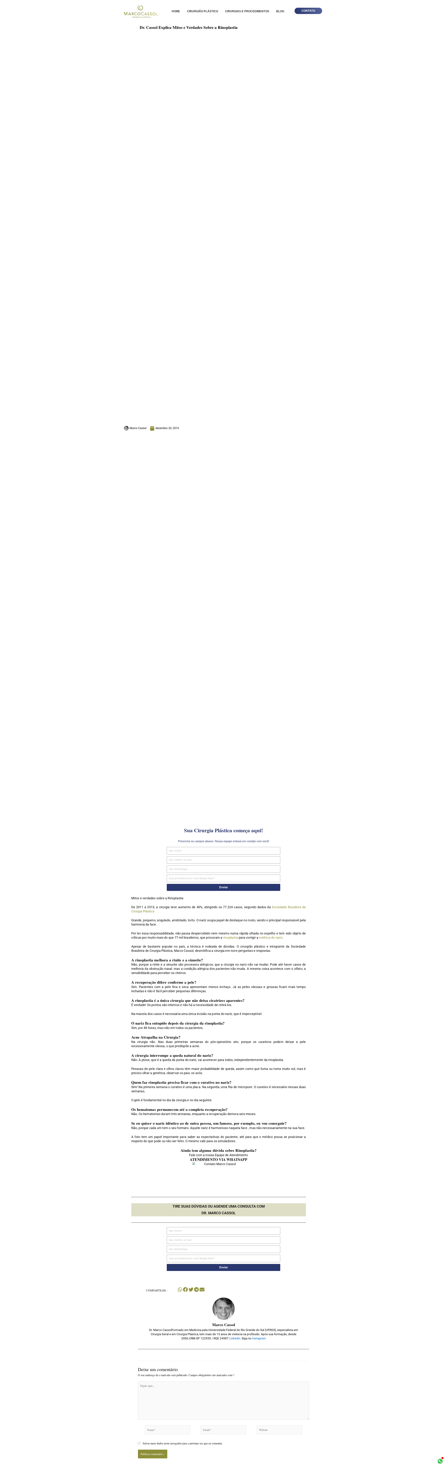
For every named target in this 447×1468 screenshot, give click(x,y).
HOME (176, 11)
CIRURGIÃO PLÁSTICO (202, 11)
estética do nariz (270, 937)
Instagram (259, 1338)
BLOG (280, 11)
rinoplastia (230, 937)
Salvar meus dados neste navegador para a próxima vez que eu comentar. (182, 1443)
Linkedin (234, 1338)
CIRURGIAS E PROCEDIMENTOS (247, 11)
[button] (180, 1289)
